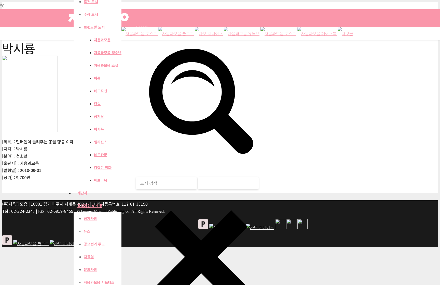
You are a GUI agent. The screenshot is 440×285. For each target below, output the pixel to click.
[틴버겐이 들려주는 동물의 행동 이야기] (30, 130)
